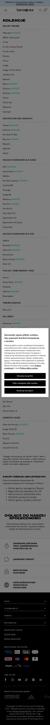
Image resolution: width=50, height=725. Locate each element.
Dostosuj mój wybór (25, 391)
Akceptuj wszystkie (25, 376)
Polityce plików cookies (29, 368)
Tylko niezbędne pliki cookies (25, 383)
